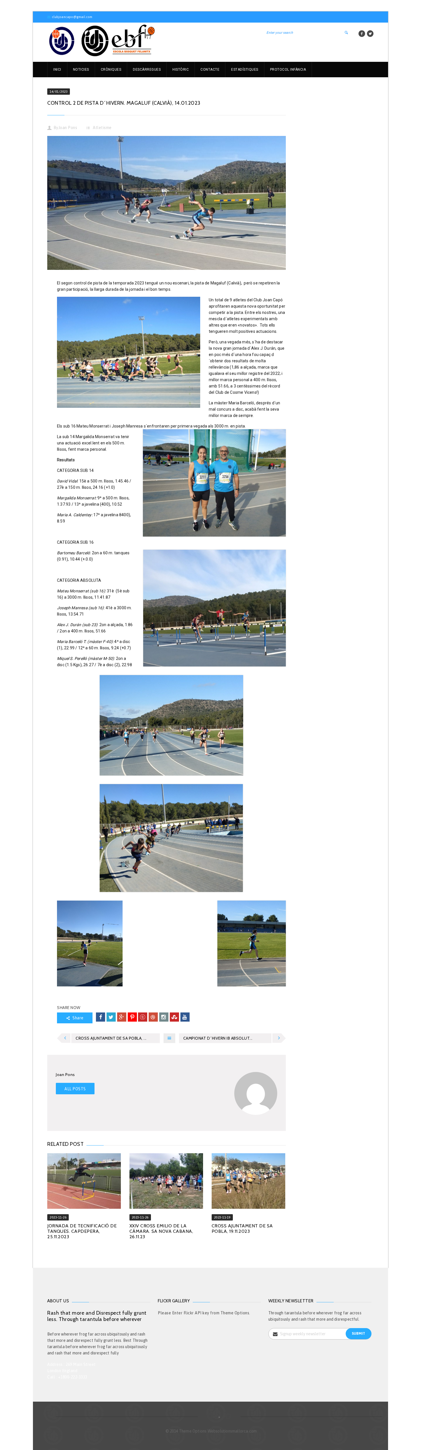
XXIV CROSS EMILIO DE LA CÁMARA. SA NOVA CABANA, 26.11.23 (161, 1231)
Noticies (81, 70)
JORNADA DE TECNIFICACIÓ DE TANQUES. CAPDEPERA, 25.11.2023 (82, 1231)
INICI (57, 70)
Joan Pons (67, 127)
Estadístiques (244, 70)
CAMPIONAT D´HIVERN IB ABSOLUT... (218, 1038)
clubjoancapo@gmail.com (72, 17)
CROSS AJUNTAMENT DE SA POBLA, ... (111, 1038)
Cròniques (111, 70)
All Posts (75, 1089)
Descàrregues (147, 70)
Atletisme (102, 127)
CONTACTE (209, 70)
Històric (180, 70)
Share (78, 1018)
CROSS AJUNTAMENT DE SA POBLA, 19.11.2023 (242, 1228)
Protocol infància (288, 70)
